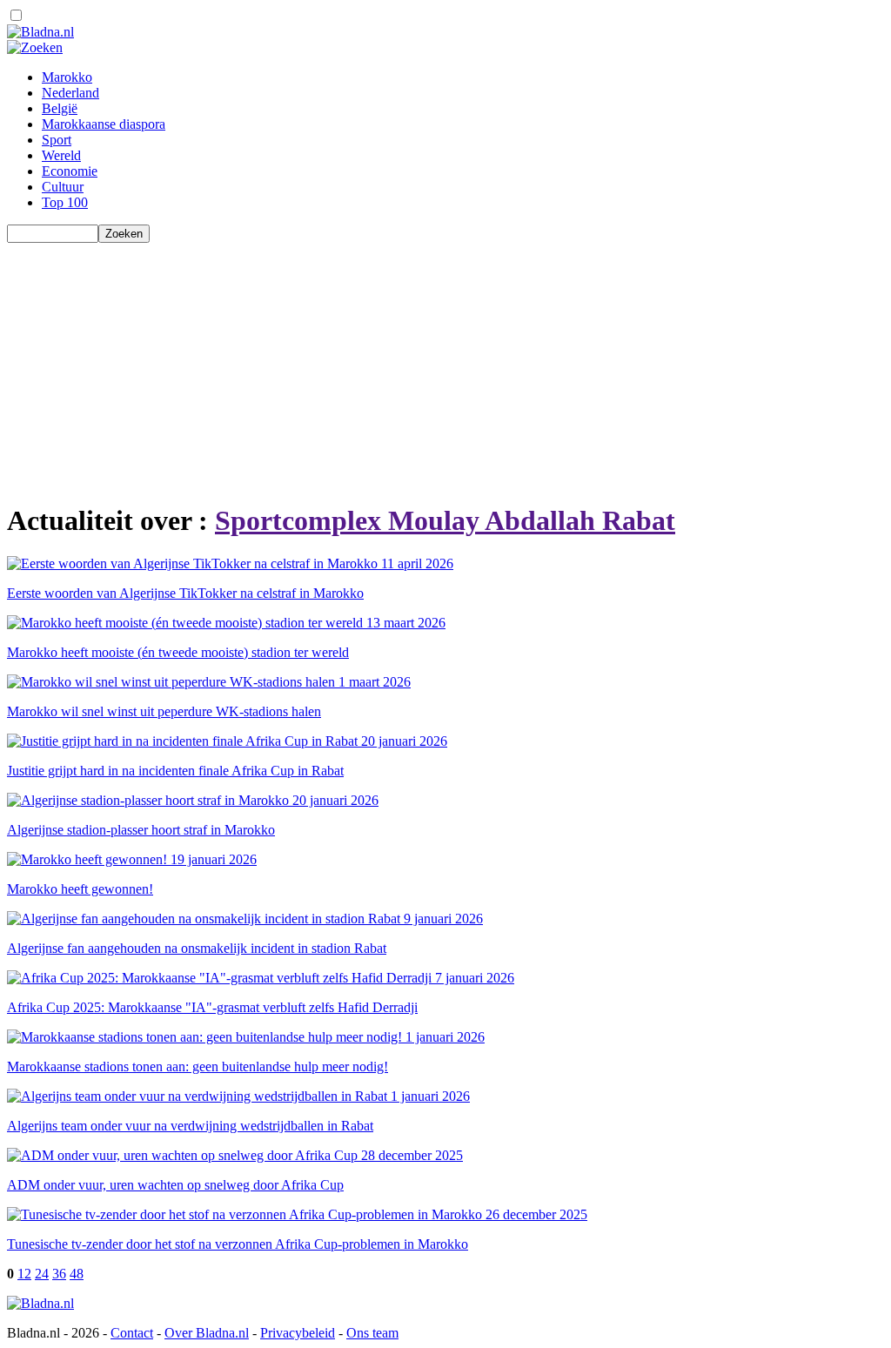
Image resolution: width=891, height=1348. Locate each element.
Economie (69, 171)
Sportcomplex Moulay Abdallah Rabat (445, 520)
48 (77, 1273)
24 (42, 1273)
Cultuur (63, 186)
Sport (56, 139)
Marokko (67, 77)
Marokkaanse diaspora (103, 124)
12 (24, 1273)
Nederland (70, 92)
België (59, 108)
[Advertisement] (445, 364)
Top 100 (65, 202)
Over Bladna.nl (206, 1332)
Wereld (61, 155)
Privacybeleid (297, 1332)
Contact (132, 1332)
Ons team (372, 1332)
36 (59, 1273)
